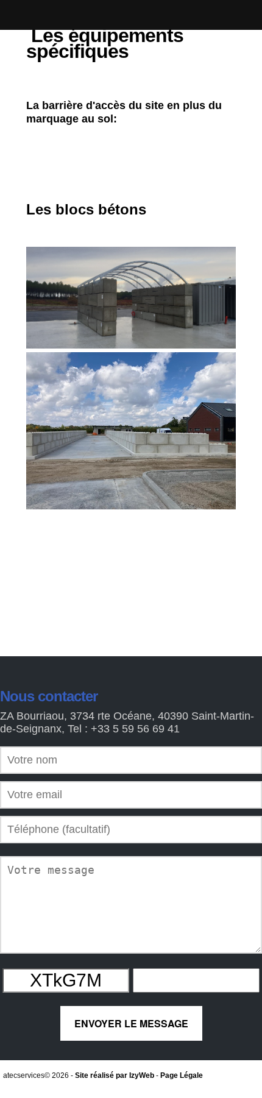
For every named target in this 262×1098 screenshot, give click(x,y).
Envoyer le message (131, 1023)
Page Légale (181, 1075)
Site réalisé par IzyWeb (114, 1075)
